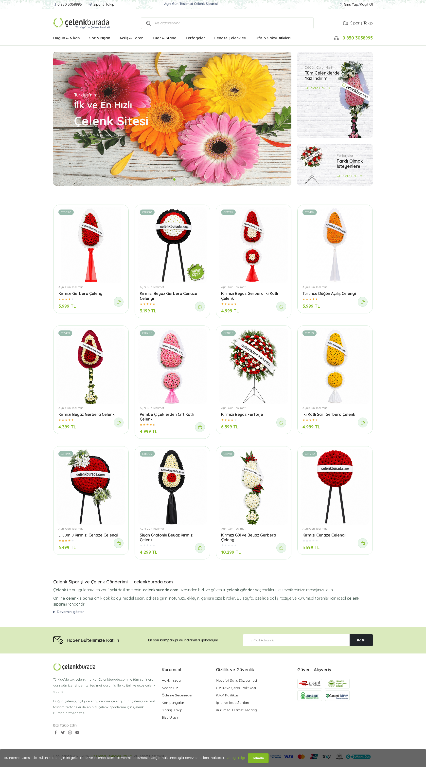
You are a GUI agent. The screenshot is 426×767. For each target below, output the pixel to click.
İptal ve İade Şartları (232, 702)
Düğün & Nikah (66, 38)
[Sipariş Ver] (119, 302)
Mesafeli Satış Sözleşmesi (236, 680)
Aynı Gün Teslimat (70, 287)
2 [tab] (174, 179)
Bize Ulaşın (170, 717)
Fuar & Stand (165, 38)
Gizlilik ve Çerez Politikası (236, 688)
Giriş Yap (351, 4)
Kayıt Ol (366, 4)
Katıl (361, 640)
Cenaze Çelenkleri (230, 38)
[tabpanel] (172, 119)
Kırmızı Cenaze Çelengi (324, 535)
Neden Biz (170, 688)
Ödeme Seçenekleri (177, 695)
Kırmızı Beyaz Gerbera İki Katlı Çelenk (249, 296)
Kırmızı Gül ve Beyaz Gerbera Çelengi (248, 537)
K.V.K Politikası (227, 695)
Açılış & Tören (131, 38)
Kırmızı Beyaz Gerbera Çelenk (86, 414)
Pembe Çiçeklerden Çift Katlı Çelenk (167, 417)
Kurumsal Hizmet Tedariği (237, 710)
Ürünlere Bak (315, 87)
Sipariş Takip (103, 4)
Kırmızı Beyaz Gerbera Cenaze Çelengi (168, 296)
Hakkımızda (171, 680)
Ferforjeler (195, 38)
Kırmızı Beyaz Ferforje (242, 414)
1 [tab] (170, 179)
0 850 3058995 (69, 4)
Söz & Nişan (99, 38)
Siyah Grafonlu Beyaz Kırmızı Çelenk (167, 537)
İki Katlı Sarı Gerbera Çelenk (328, 414)
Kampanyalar (173, 702)
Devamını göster (70, 612)
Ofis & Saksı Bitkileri (272, 38)
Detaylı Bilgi (235, 758)
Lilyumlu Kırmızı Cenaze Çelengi (88, 535)
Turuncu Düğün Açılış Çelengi (329, 293)
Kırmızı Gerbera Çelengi (81, 293)
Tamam (258, 758)
